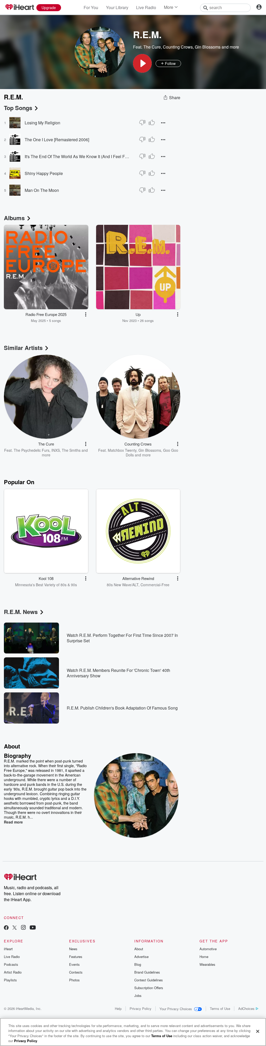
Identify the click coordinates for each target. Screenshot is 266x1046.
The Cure (152, 47)
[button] (142, 63)
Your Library (117, 7)
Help (118, 1008)
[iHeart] (19, 7)
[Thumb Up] (151, 122)
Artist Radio (13, 972)
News (73, 948)
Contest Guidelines (148, 979)
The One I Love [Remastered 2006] (57, 140)
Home (204, 956)
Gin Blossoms (208, 47)
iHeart (8, 948)
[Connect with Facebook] (6, 928)
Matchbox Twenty (122, 450)
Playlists (10, 979)
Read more (13, 822)
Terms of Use (220, 1008)
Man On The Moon (42, 190)
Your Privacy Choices (175, 1008)
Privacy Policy (140, 1008)
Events (74, 964)
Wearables (207, 964)
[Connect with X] (14, 928)
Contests (76, 972)
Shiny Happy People (44, 173)
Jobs (138, 995)
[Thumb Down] (142, 122)
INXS (55, 450)
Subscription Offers (148, 987)
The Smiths (71, 450)
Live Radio (146, 7)
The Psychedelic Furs (31, 450)
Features (75, 956)
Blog (137, 964)
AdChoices (246, 1008)
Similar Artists (23, 347)
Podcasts (11, 964)
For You (91, 7)
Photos (74, 979)
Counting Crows (178, 47)
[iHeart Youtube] (33, 928)
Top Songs (18, 108)
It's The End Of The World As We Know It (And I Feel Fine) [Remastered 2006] (77, 156)
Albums (14, 218)
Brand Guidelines (147, 972)
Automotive (208, 948)
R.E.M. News (21, 612)
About (138, 948)
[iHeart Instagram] (23, 928)
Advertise (141, 956)
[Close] (257, 1031)
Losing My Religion (42, 123)
